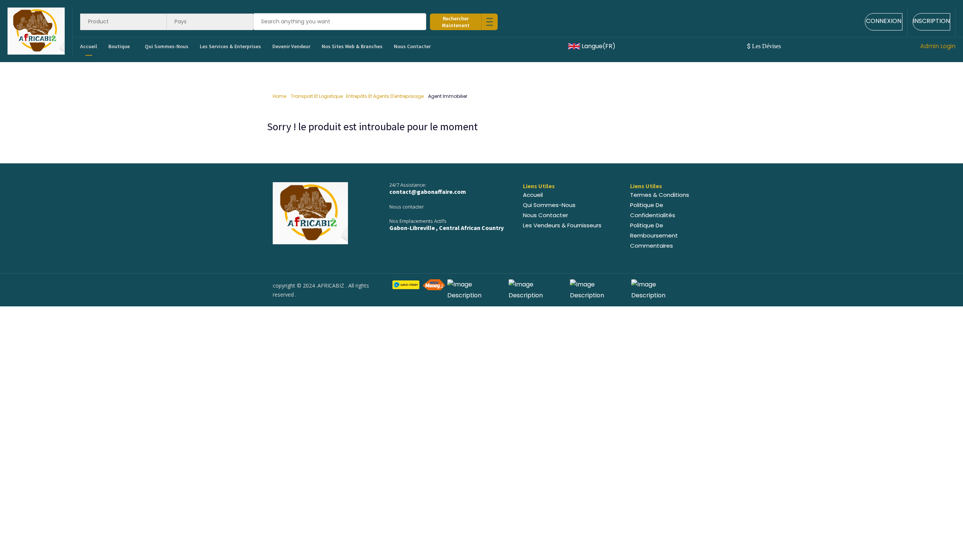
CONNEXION (883, 21)
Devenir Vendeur (291, 46)
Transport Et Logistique (317, 96)
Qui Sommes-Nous (166, 46)
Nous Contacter (412, 46)
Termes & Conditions (659, 195)
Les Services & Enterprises (230, 46)
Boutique (119, 46)
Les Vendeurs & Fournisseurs (562, 225)
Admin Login (937, 46)
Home (280, 96)
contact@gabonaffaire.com (427, 191)
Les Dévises (764, 46)
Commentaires (651, 246)
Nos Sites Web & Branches (352, 46)
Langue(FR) (598, 46)
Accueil (88, 46)
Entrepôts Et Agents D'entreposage (385, 96)
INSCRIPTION (931, 21)
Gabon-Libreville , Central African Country (446, 227)
